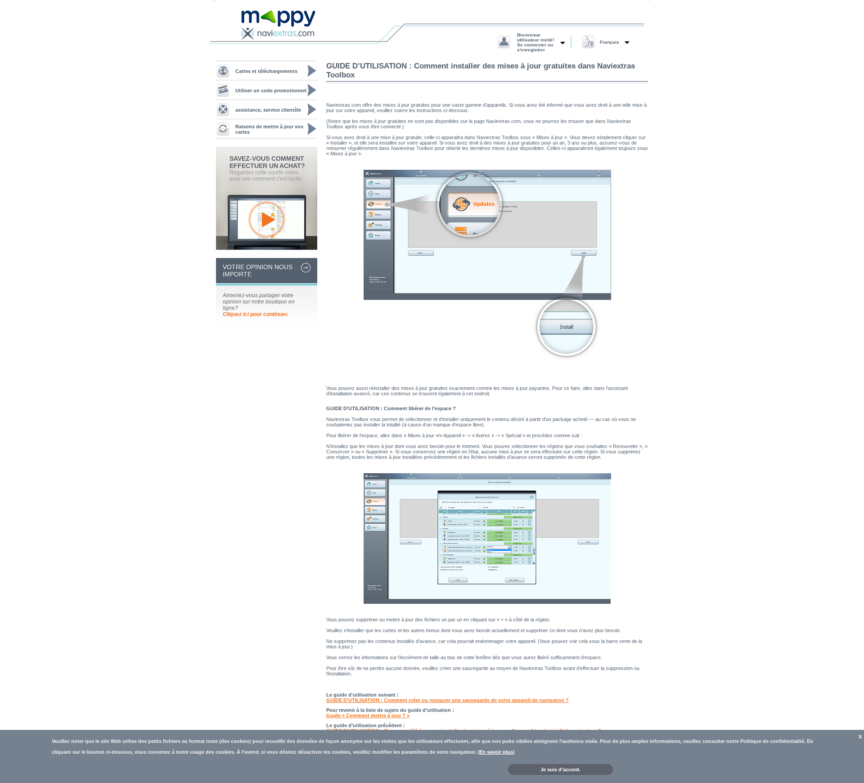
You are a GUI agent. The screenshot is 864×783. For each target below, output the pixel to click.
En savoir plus (496, 752)
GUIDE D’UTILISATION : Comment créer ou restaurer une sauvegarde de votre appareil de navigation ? (447, 700)
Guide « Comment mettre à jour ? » (368, 715)
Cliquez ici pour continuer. (255, 314)
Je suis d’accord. (560, 769)
